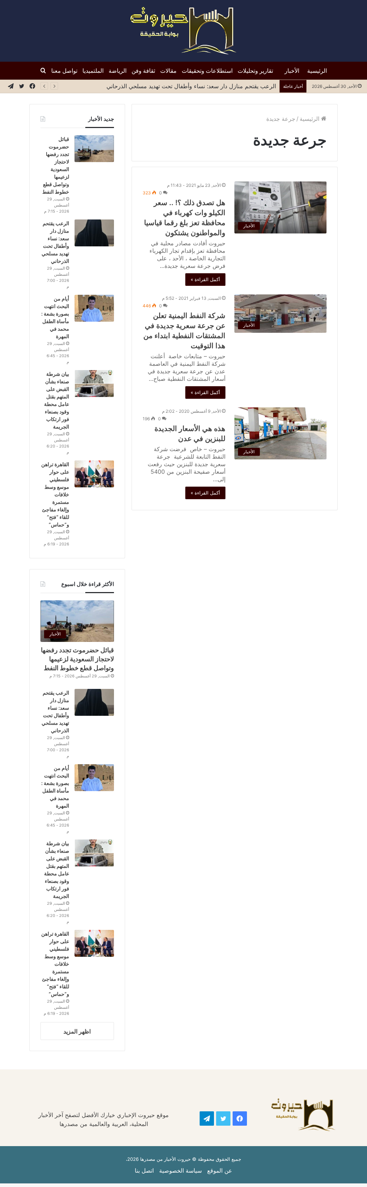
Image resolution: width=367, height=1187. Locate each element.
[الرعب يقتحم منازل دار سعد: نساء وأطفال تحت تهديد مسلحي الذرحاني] (94, 232)
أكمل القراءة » (205, 279)
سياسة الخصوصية (180, 1170)
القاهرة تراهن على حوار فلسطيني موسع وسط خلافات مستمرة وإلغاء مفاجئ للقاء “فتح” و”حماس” (55, 494)
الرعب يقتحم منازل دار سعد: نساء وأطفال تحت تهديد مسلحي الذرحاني (189, 86)
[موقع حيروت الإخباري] (183, 31)
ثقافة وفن (143, 70)
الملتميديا (93, 70)
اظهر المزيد (77, 1031)
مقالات (168, 70)
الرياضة (118, 70)
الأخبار (292, 70)
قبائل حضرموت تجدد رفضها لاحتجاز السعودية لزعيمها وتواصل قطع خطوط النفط (77, 659)
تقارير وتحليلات (255, 70)
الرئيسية (317, 70)
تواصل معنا (64, 70)
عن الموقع (219, 1170)
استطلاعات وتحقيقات (207, 70)
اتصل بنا (144, 1170)
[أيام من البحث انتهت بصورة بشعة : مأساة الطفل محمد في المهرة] (94, 308)
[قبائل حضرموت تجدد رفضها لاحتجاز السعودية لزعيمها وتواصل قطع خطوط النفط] (94, 148)
